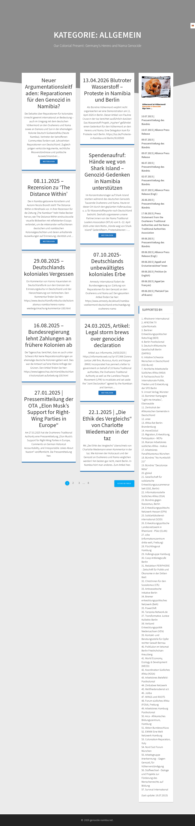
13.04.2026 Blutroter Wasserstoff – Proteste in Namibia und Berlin (107, 90)
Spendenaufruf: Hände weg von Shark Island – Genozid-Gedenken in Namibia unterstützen (107, 171)
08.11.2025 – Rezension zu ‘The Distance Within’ (48, 187)
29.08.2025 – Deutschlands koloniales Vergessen (49, 267)
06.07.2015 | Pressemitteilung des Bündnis (152, 166)
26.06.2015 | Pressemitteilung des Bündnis (152, 203)
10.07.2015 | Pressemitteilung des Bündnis (152, 120)
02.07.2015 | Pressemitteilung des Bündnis (152, 180)
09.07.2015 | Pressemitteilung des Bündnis (152, 143)
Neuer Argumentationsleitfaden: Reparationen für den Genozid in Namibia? (48, 93)
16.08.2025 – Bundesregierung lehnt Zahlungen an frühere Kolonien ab (48, 335)
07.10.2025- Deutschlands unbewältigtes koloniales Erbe (107, 264)
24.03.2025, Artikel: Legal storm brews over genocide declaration (107, 335)
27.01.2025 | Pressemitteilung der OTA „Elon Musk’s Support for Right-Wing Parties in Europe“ (48, 409)
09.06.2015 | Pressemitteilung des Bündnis (152, 242)
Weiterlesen (49, 161)
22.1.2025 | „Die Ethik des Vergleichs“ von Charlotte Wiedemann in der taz (107, 425)
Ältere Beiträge (124, 483)
